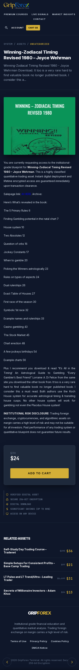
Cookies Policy (60, 641)
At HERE (26, 194)
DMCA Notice (39, 647)
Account (17, 27)
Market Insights (63, 14)
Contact (39, 19)
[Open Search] (6, 27)
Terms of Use (18, 641)
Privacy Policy (38, 641)
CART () (33, 27)
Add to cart (39, 473)
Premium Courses (16, 14)
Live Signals (40, 14)
